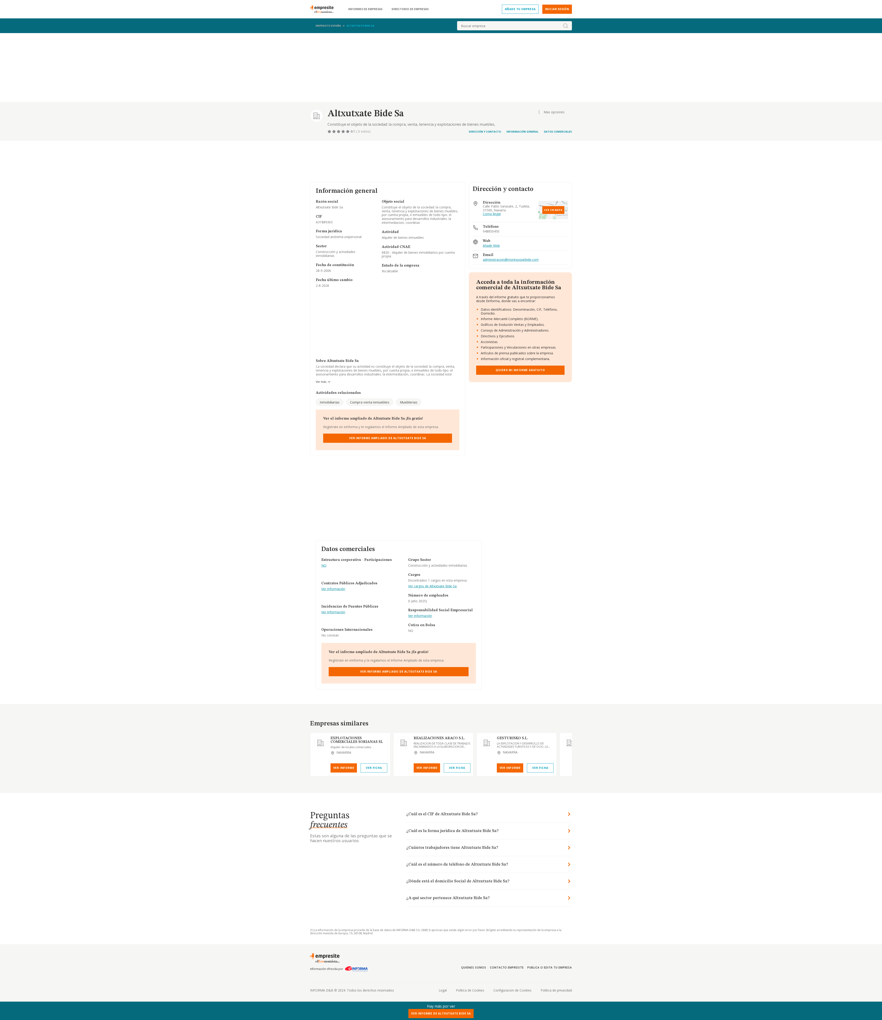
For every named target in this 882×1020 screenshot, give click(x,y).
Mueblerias (408, 402)
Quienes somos (473, 967)
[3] (339, 131)
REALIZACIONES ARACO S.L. (439, 738)
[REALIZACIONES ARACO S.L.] (403, 742)
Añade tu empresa (520, 9)
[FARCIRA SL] (569, 742)
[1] (330, 131)
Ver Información (333, 589)
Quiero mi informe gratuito (520, 370)
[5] (348, 131)
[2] (334, 131)
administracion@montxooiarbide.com (511, 260)
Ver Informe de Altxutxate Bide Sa (441, 1013)
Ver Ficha (374, 768)
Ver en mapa (553, 210)
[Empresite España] (323, 9)
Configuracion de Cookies (512, 990)
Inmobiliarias (329, 402)
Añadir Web (491, 246)
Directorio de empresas (410, 9)
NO (323, 566)
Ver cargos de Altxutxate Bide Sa (432, 586)
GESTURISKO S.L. (512, 738)
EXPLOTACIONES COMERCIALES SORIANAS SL (357, 740)
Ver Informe (343, 768)
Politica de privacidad (556, 990)
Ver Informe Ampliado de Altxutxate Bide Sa (387, 438)
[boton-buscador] (565, 25)
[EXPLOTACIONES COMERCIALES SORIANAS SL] (320, 742)
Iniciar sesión (557, 9)
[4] (343, 131)
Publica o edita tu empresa (549, 967)
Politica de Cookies (470, 990)
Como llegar (492, 214)
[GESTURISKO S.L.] (486, 742)
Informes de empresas (365, 9)
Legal (443, 990)
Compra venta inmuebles (369, 402)
